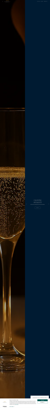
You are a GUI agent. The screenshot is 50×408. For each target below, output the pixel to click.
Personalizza (42, 402)
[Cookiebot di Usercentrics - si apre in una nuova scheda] (5, 406)
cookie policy (16, 404)
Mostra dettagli (12, 406)
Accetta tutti (42, 400)
